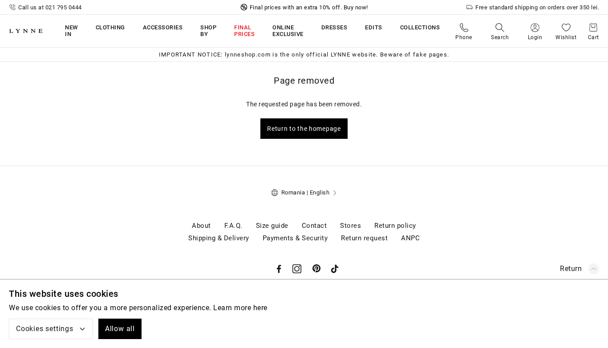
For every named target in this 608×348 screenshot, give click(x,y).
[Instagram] (297, 268)
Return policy (395, 226)
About (201, 226)
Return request (364, 238)
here (260, 307)
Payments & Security (295, 238)
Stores (350, 226)
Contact (314, 226)
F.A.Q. (233, 226)
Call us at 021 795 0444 (50, 7)
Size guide (272, 226)
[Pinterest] (317, 268)
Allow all (120, 328)
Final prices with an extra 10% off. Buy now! (309, 7)
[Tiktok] (334, 268)
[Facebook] (279, 268)
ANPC (410, 238)
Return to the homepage (303, 128)
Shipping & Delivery (218, 238)
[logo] (26, 31)
